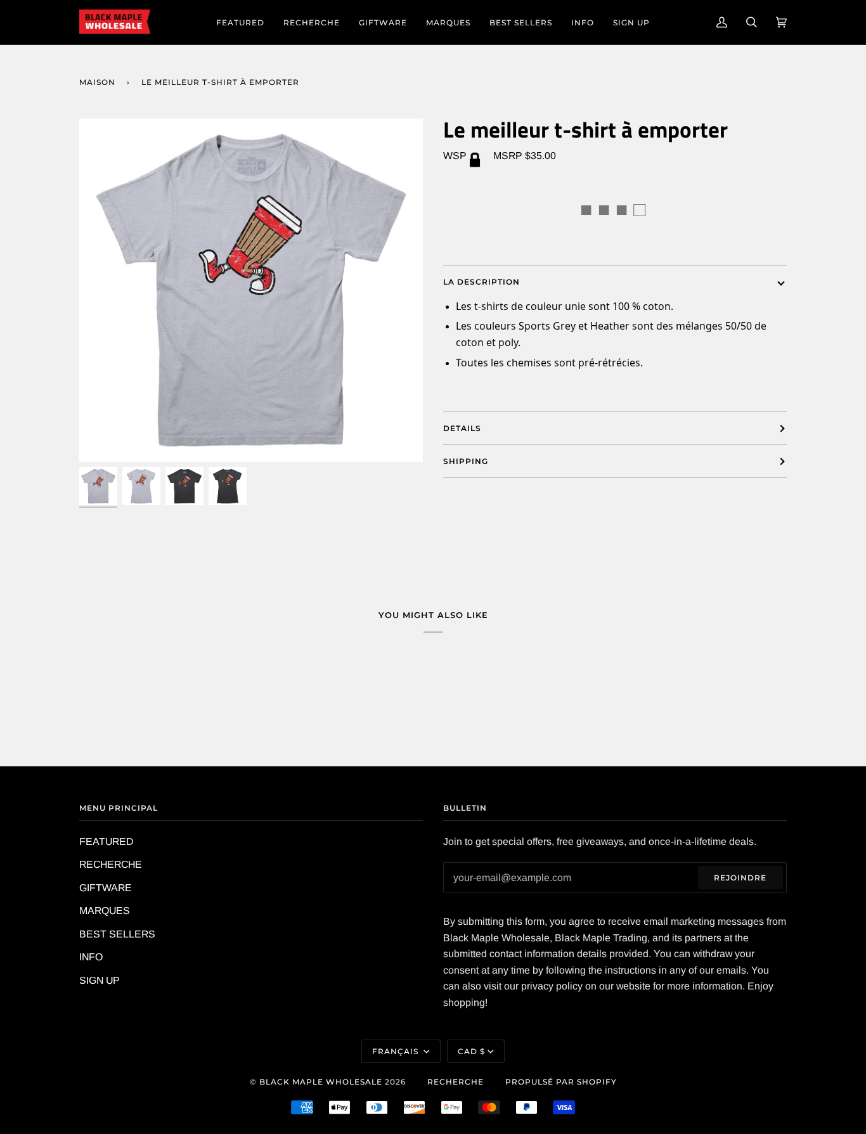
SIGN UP (99, 980)
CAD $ (471, 1051)
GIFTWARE (105, 887)
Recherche (455, 1081)
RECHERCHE (110, 864)
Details (462, 428)
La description (481, 282)
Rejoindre (740, 877)
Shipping (465, 461)
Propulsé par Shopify (561, 1081)
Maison (97, 82)
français (396, 1051)
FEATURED (106, 841)
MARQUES (104, 910)
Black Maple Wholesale (320, 1081)
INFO (91, 956)
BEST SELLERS (117, 934)
